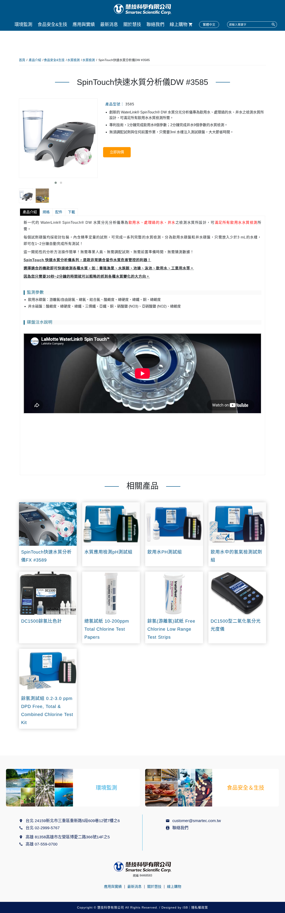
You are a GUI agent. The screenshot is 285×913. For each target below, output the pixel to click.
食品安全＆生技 (245, 788)
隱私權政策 (199, 907)
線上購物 (178, 24)
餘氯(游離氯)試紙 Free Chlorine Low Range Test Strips (171, 629)
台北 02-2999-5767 (43, 828)
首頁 (22, 60)
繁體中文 (209, 24)
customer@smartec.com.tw (196, 821)
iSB (185, 907)
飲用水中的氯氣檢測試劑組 (236, 556)
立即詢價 (117, 152)
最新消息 (109, 24)
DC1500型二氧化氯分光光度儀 (236, 625)
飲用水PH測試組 (164, 552)
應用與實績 (84, 24)
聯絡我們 (155, 24)
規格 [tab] (46, 212)
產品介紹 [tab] (30, 212)
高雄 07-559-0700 (42, 844)
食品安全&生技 (52, 24)
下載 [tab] (71, 212)
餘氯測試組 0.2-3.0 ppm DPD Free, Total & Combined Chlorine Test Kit (47, 710)
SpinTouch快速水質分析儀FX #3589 (46, 556)
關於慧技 (132, 24)
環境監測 (23, 24)
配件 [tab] (58, 212)
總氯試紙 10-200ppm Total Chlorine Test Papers (106, 629)
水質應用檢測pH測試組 (108, 552)
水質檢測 (73, 60)
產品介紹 (35, 60)
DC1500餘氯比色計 (41, 621)
